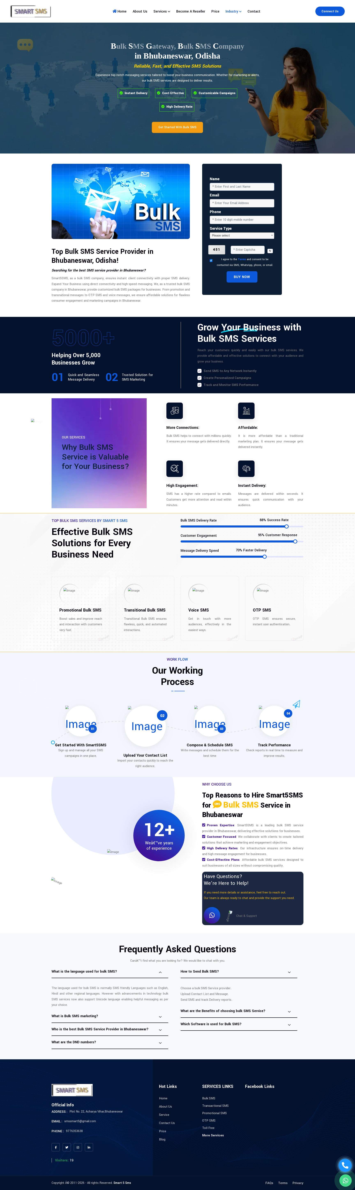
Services (160, 11)
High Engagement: (182, 485)
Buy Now (242, 277)
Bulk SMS (208, 1098)
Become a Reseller (190, 11)
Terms (242, 259)
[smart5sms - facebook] (56, 1147)
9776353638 (74, 1131)
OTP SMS (209, 1120)
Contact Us (167, 1123)
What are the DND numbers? (74, 1042)
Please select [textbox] (221, 235)
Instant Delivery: (252, 485)
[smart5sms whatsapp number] (345, 1180)
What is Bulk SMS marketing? (75, 1016)
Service (164, 1115)
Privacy (298, 1183)
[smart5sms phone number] (345, 1165)
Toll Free (208, 1128)
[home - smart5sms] (31, 11)
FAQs (269, 1183)
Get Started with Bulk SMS (177, 127)
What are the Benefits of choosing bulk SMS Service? (223, 1011)
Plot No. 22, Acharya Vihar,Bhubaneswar (96, 1111)
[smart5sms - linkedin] (89, 1147)
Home (122, 11)
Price (215, 11)
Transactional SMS (215, 1105)
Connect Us (330, 11)
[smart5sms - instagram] (78, 1147)
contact (254, 11)
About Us (140, 11)
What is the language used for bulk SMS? (84, 971)
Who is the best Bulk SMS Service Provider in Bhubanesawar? (100, 1029)
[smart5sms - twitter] (67, 1147)
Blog (162, 1139)
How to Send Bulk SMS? (200, 971)
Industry (232, 11)
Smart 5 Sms (122, 1183)
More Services (213, 1135)
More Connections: (182, 427)
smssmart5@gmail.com (80, 1121)
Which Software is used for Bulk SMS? (211, 1024)
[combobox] (242, 235)
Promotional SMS (214, 1113)
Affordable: (248, 427)
